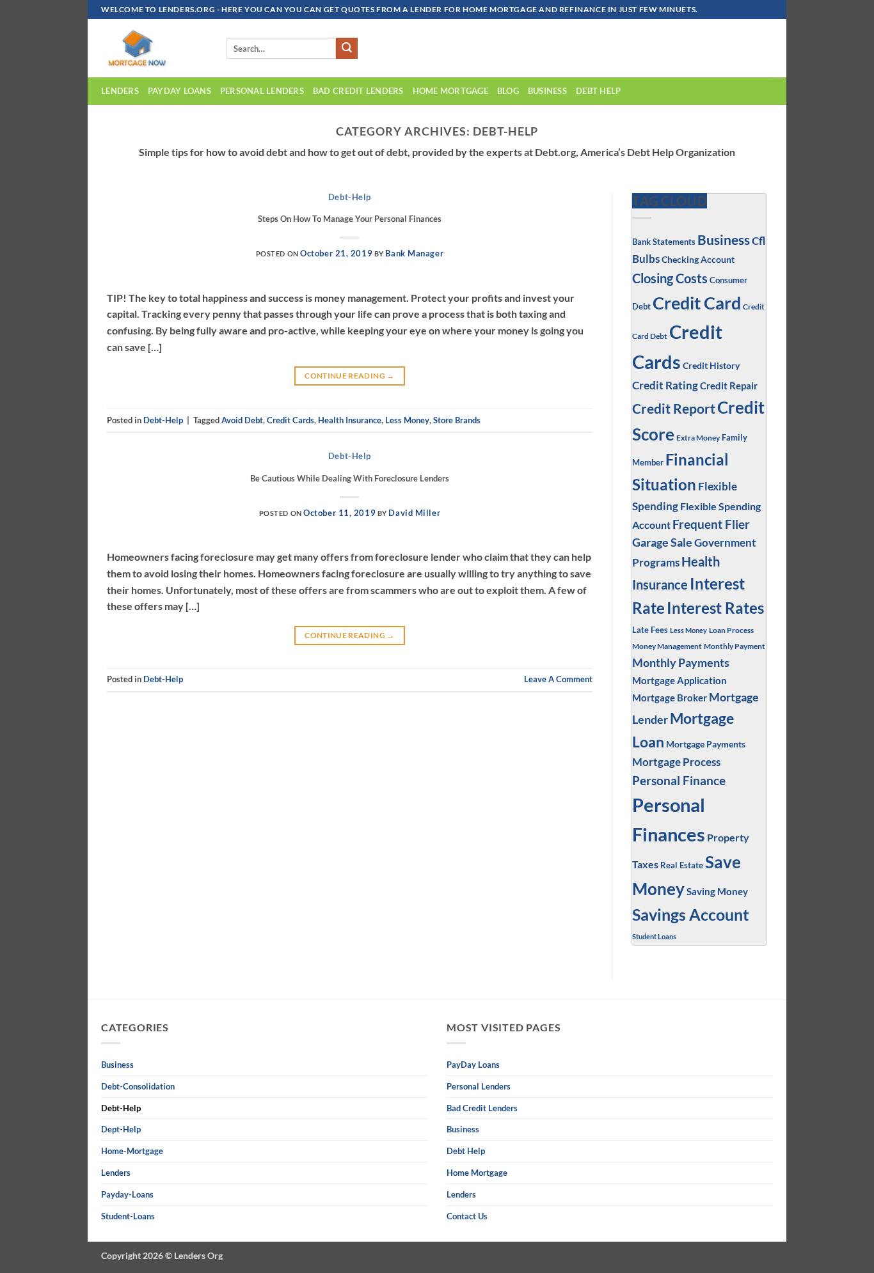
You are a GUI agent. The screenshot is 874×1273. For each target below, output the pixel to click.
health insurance (349, 420)
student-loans (128, 1216)
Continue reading (350, 375)
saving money (717, 891)
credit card (697, 302)
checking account (698, 259)
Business (723, 239)
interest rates (715, 607)
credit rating (665, 385)
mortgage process (676, 762)
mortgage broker (669, 697)
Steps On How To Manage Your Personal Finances (349, 219)
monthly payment (734, 645)
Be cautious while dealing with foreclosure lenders (349, 478)
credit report (673, 408)
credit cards (290, 420)
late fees (650, 630)
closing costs (670, 278)
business (547, 91)
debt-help (349, 197)
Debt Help (598, 91)
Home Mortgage (450, 91)
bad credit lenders (358, 91)
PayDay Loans (179, 91)
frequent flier (711, 524)
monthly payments (680, 662)
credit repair (729, 385)
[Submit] (347, 48)
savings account (690, 914)
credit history (711, 365)
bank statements (663, 242)
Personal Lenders (262, 91)
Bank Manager (414, 253)
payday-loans (127, 1194)
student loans (654, 936)
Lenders (120, 91)
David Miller (414, 513)
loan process (731, 629)
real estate (681, 865)
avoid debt (242, 420)
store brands (457, 420)
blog (508, 91)
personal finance (679, 780)
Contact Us (467, 1216)
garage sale (662, 542)
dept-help (121, 1129)
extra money (698, 437)
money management (667, 646)
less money (407, 420)
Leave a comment (558, 679)
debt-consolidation (138, 1086)
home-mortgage (132, 1151)
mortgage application (679, 680)
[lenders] (154, 48)
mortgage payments (705, 743)
